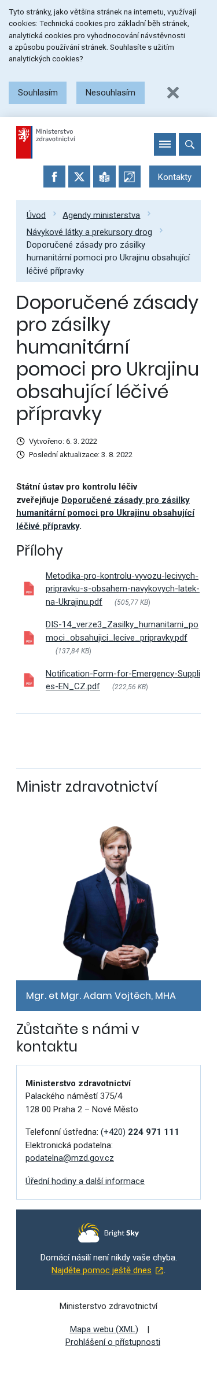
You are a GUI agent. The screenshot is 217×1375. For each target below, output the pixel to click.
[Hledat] (190, 144)
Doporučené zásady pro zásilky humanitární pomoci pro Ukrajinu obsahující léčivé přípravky (108, 258)
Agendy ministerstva (101, 214)
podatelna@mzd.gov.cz (69, 1158)
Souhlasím (38, 92)
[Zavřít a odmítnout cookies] (173, 92)
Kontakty (175, 177)
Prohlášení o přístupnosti (112, 1342)
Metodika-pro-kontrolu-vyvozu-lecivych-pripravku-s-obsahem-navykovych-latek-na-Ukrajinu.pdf (123, 589)
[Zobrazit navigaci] (165, 144)
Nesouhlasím (110, 92)
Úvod (36, 214)
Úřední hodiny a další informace (85, 1181)
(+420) (140, 1132)
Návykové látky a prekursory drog (89, 231)
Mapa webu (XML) (104, 1329)
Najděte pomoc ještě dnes (102, 1270)
